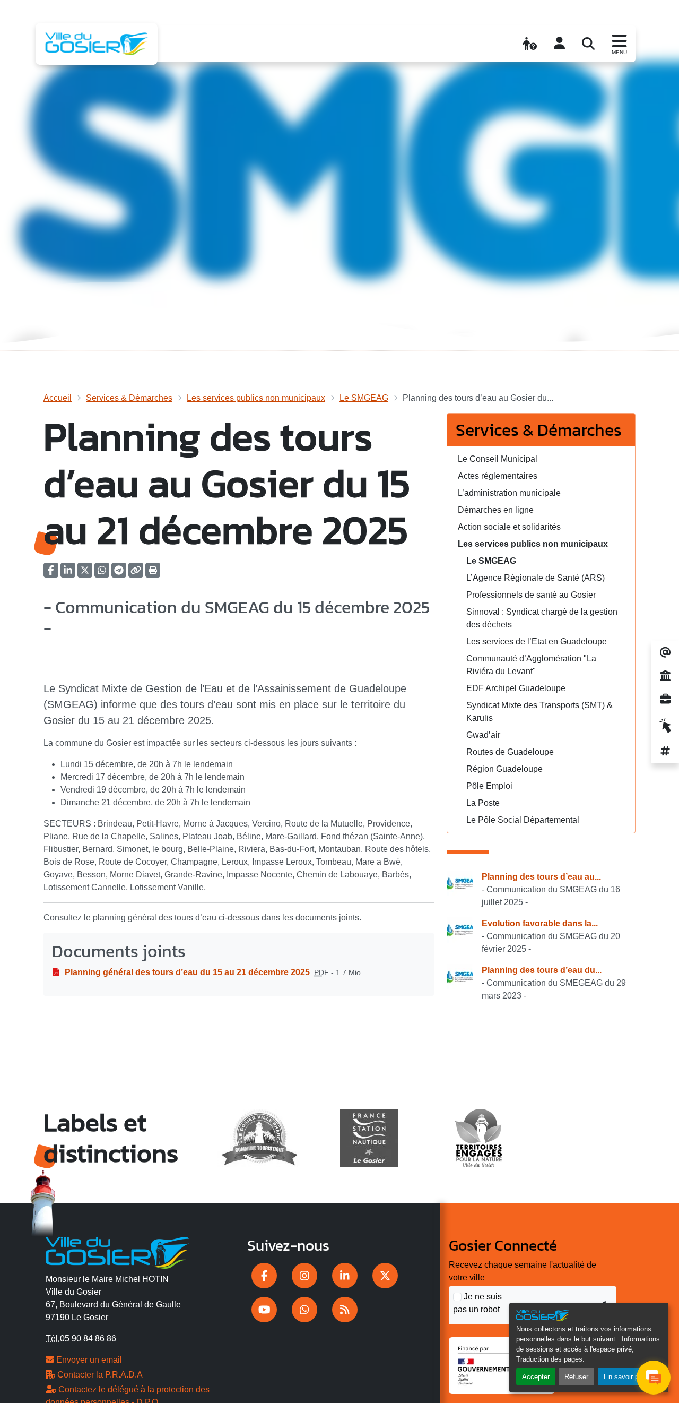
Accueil (57, 397)
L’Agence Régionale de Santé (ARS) (535, 577)
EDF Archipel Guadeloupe (515, 688)
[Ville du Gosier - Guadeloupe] (117, 1251)
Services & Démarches (129, 397)
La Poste (483, 802)
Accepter (536, 1377)
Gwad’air (483, 734)
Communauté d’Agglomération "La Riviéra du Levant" (531, 665)
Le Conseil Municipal (497, 458)
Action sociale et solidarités (509, 526)
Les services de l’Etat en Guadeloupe (536, 641)
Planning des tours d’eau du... (542, 970)
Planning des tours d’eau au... (541, 876)
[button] (152, 573)
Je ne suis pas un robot (477, 1303)
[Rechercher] (588, 43)
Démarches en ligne (496, 509)
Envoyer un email (88, 1359)
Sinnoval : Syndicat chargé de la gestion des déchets (541, 618)
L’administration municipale (509, 492)
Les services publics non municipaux (256, 397)
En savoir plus (626, 1377)
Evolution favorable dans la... (540, 923)
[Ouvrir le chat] (654, 1378)
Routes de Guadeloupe (510, 751)
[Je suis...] (529, 43)
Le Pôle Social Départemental (522, 819)
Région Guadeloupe (504, 768)
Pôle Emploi (489, 785)
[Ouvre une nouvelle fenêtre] (264, 1275)
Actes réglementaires (497, 475)
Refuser (576, 1377)
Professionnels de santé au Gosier (531, 594)
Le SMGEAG (364, 397)
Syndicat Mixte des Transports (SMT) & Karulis (539, 711)
